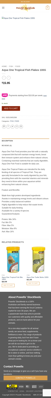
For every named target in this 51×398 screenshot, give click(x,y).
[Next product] (4, 78)
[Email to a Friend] (17, 127)
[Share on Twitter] (12, 127)
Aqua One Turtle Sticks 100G (38, 277)
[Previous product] (8, 78)
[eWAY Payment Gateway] (12, 386)
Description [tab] (7, 141)
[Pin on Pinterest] (21, 127)
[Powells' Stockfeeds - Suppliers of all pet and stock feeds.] (25, 8)
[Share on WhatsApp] (4, 127)
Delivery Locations (34, 391)
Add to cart (11, 108)
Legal (22, 391)
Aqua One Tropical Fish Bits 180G (12, 278)
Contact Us (13, 391)
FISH (11, 66)
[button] (3, 8)
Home (4, 66)
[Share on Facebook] (8, 127)
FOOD (17, 66)
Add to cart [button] (8, 285)
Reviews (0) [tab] (7, 145)
